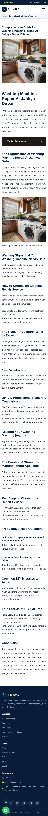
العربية (4, 766)
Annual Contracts (9, 752)
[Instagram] (17, 803)
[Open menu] (43, 9)
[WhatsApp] (37, 803)
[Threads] (30, 803)
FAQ (3, 757)
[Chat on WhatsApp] (5, 810)
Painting (5, 736)
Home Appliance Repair (12, 732)
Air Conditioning (8, 719)
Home (4, 16)
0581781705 (9, 2)
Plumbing (6, 727)
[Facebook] (10, 803)
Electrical (5, 723)
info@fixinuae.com (13, 782)
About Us (6, 748)
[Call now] (5, 802)
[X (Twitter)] (24, 803)
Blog (4, 761)
